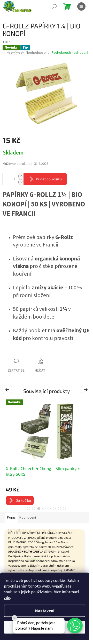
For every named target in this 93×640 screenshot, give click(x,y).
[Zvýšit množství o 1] (21, 176)
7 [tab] (59, 508)
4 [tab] (43, 508)
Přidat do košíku (49, 179)
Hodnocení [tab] (27, 517)
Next (86, 389)
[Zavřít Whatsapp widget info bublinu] (14, 618)
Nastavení (44, 611)
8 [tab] (64, 508)
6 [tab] (54, 508)
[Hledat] (54, 6)
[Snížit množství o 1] (21, 182)
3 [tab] (38, 508)
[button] (75, 625)
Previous (8, 389)
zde (7, 597)
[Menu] (81, 6)
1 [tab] (28, 508)
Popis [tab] (11, 517)
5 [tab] (49, 508)
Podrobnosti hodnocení (70, 52)
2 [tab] (33, 508)
